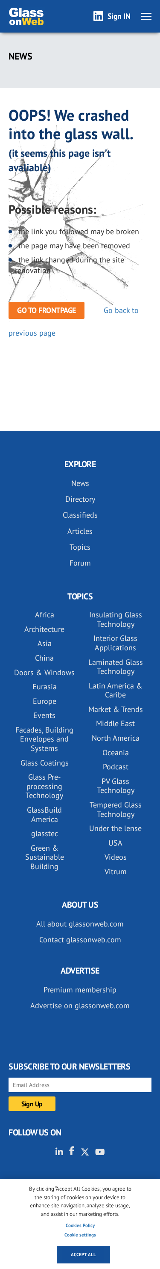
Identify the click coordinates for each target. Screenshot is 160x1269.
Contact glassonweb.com (80, 939)
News (80, 483)
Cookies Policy (80, 1225)
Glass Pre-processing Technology (44, 786)
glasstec (44, 833)
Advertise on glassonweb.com (80, 1005)
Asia (45, 643)
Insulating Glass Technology (115, 619)
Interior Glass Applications (115, 642)
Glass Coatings (44, 763)
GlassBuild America (44, 814)
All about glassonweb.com (80, 924)
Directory (80, 499)
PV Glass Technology (115, 785)
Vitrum (116, 871)
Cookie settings (80, 1235)
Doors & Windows (44, 672)
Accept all (83, 1254)
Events (44, 715)
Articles (80, 531)
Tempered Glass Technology (116, 809)
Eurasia (44, 686)
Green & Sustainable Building (44, 857)
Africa (44, 615)
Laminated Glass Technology (115, 666)
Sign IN (119, 16)
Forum (80, 563)
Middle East (115, 723)
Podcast (115, 767)
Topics (80, 547)
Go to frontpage (46, 310)
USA (115, 843)
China (44, 658)
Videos (116, 857)
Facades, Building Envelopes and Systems (44, 739)
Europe (44, 701)
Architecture (44, 629)
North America (116, 738)
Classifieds (80, 515)
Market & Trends (115, 709)
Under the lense (115, 828)
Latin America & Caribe (116, 690)
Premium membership (80, 990)
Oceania (115, 752)
